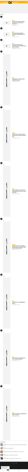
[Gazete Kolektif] (10, 2)
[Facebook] (12, 463)
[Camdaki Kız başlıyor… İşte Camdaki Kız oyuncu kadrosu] (14, 455)
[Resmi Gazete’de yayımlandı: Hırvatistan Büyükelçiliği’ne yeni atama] (14, 32)
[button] (26, 2)
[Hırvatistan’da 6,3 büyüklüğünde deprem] (14, 301)
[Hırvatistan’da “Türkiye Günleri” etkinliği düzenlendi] (14, 78)
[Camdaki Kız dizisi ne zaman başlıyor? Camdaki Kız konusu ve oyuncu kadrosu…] (14, 451)
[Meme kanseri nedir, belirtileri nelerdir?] (14, 448)
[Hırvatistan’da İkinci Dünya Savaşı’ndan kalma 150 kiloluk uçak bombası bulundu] (14, 44)
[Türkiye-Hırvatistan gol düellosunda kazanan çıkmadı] (14, 413)
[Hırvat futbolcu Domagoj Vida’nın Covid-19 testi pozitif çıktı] (14, 357)
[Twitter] (14, 463)
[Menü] (1, 2)
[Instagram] (16, 463)
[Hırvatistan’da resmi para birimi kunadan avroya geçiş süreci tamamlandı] (14, 21)
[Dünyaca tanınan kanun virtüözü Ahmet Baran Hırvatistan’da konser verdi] (14, 134)
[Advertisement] (14, 8)
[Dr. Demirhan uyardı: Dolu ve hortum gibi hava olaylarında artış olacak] (14, 458)
